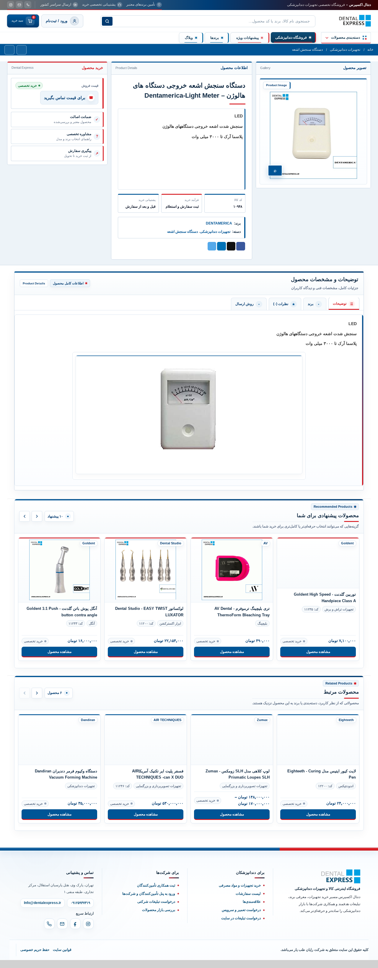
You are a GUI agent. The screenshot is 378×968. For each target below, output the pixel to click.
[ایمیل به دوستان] (231, 246)
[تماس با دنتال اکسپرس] (27, 4)
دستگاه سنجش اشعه (307, 50)
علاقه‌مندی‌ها (252, 916)
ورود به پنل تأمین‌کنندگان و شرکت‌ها (148, 907)
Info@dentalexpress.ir (42, 917)
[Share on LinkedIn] (221, 246)
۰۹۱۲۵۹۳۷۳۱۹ (80, 917)
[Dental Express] (340, 890)
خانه (370, 50)
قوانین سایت (62, 964)
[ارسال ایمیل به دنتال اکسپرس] (19, 4)
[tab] (343, 303)
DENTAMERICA (219, 223)
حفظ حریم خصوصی (34, 964)
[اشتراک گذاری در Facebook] (240, 246)
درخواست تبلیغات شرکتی (156, 916)
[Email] (62, 938)
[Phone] (49, 938)
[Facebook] (75, 938)
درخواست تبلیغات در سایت (241, 932)
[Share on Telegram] (212, 246)
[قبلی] (24, 516)
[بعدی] (37, 516)
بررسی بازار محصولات (158, 924)
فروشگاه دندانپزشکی (291, 37)
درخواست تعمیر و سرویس (241, 924)
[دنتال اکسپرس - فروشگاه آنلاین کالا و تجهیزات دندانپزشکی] (355, 21)
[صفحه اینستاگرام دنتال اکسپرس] (10, 4)
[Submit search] (107, 21)
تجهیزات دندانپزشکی (345, 50)
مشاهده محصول (59, 652)
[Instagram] (88, 938)
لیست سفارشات (248, 907)
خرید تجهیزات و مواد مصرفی (240, 899)
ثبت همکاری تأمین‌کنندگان (156, 899)
